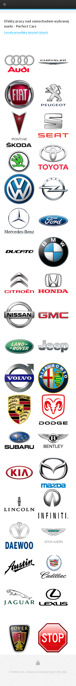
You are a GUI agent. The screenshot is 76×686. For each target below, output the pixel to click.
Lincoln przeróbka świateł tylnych (26, 32)
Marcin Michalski (58, 672)
